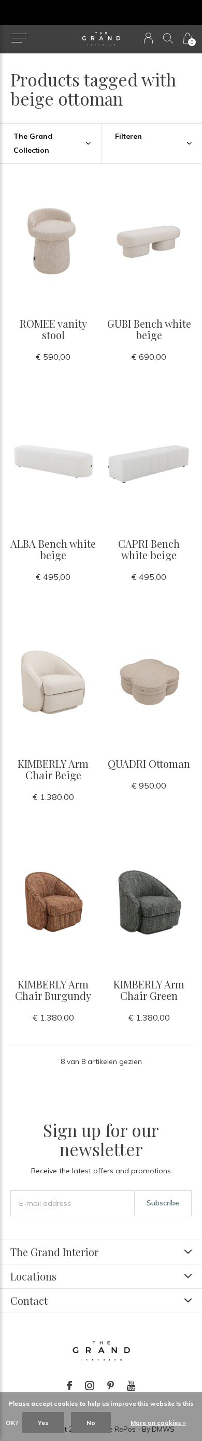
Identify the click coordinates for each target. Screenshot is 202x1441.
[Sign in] (148, 38)
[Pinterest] (110, 1385)
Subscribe (163, 1202)
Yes (43, 1423)
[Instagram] (89, 1385)
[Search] (168, 38)
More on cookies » (158, 1423)
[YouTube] (131, 1385)
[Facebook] (69, 1385)
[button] (19, 38)
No (90, 1423)
